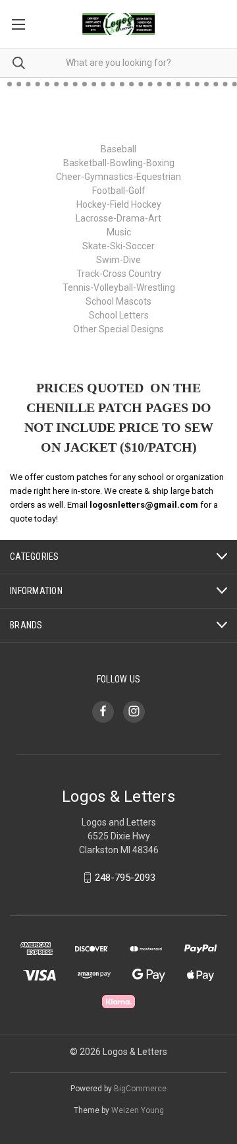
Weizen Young (137, 1110)
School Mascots (118, 301)
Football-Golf (118, 190)
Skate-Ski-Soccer (118, 246)
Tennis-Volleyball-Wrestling (119, 287)
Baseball (118, 149)
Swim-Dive (118, 260)
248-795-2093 (125, 878)
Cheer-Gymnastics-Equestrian (118, 176)
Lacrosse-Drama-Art (118, 218)
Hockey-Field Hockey (118, 204)
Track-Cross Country (118, 273)
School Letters (119, 315)
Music (119, 232)
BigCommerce (140, 1088)
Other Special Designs (118, 329)
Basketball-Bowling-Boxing (118, 163)
